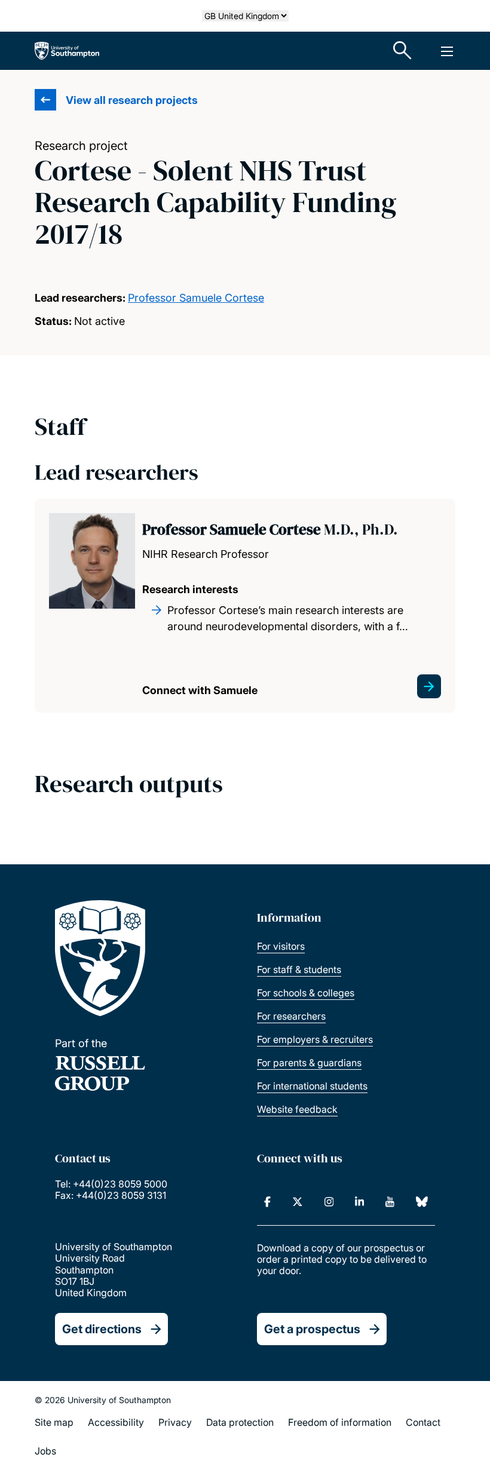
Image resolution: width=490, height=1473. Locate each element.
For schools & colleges (305, 993)
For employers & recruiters (315, 1039)
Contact (423, 1422)
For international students (312, 1086)
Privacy (175, 1422)
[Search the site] (403, 50)
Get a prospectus (312, 1329)
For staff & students (299, 969)
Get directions (102, 1329)
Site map (54, 1422)
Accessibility (116, 1422)
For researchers (291, 1016)
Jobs (45, 1451)
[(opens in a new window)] (267, 1201)
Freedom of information (339, 1422)
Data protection (240, 1422)
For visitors (281, 946)
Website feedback (297, 1109)
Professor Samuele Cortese (196, 297)
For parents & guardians (309, 1063)
